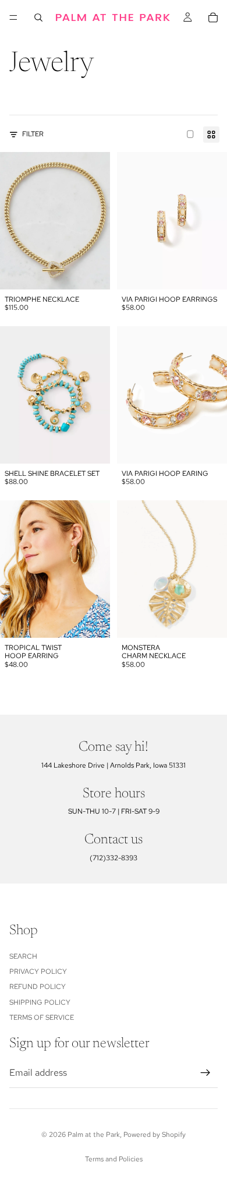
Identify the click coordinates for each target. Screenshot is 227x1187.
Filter (33, 134)
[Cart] (213, 17)
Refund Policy (37, 986)
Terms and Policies (114, 1159)
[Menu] (13, 17)
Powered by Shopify (154, 1134)
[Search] (38, 17)
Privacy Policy (38, 971)
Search (23, 955)
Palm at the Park (94, 1134)
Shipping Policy (39, 1001)
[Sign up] (205, 1072)
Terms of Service (41, 1017)
